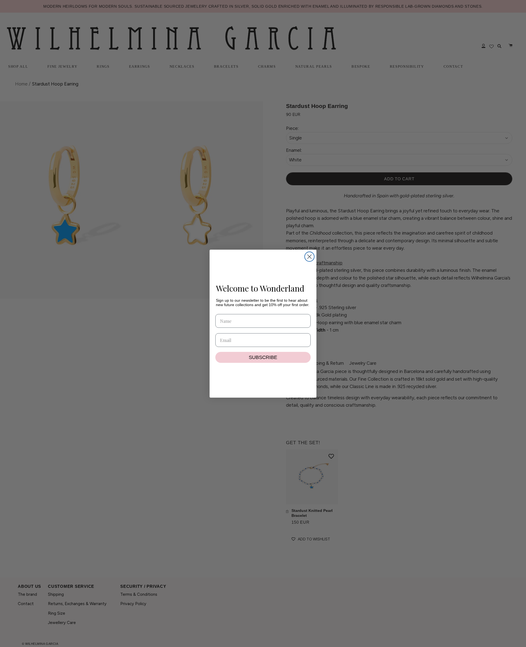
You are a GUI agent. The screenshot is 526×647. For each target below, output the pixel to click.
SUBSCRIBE (263, 357)
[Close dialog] (309, 256)
